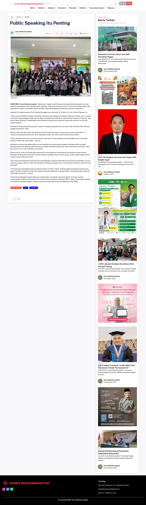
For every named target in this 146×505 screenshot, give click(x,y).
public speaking (16, 187)
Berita (32, 8)
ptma (25, 187)
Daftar (129, 3)
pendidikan (33, 187)
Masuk (122, 3)
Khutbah (83, 8)
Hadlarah (51, 8)
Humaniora (62, 8)
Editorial (41, 8)
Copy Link (85, 33)
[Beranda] (12, 17)
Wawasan (111, 8)
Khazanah (73, 8)
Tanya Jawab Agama (96, 8)
